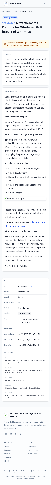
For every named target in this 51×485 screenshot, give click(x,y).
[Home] (3, 12)
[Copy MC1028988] (29, 286)
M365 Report (33, 453)
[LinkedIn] (11, 434)
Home (6, 446)
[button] (25, 199)
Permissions (32, 446)
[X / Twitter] (16, 434)
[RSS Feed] (40, 4)
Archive (7, 453)
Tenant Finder (33, 450)
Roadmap (8, 457)
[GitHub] (6, 434)
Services (7, 450)
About (6, 461)
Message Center (12, 11)
